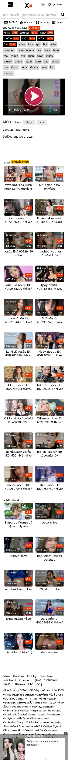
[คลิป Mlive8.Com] (28, 4)
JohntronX (9, 680)
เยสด (44, 67)
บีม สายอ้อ (11, 699)
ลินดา (38, 61)
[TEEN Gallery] (43, 4)
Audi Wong (39, 699)
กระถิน (18, 730)
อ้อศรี (8, 715)
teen (56, 50)
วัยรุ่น (28, 38)
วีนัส (31, 703)
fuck (30, 44)
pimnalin (10, 703)
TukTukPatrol (34, 723)
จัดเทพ (18, 61)
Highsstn (54, 715)
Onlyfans (18, 676)
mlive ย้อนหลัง (26, 50)
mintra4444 (12, 711)
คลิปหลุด (28, 33)
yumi (58, 726)
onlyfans (10, 719)
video (14, 56)
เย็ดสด (14, 67)
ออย (33, 715)
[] (62, 15)
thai (6, 56)
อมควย (55, 61)
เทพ (6, 67)
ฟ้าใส (40, 730)
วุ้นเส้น (57, 711)
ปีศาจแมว (50, 703)
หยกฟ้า (24, 699)
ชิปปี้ (16, 715)
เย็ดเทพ (34, 67)
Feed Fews (46, 676)
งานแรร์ (8, 61)
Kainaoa (19, 695)
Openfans (25, 680)
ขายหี (31, 56)
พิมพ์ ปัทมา (18, 726)
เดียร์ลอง (23, 719)
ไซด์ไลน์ (13, 22)
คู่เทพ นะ (57, 4)
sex (39, 50)
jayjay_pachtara (44, 707)
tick (39, 703)
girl (38, 44)
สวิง (46, 61)
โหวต (59, 22)
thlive (25, 711)
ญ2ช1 (29, 61)
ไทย (9, 44)
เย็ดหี (24, 67)
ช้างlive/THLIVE (24, 684)
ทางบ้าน (11, 38)
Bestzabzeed (40, 719)
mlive (10, 33)
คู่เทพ (46, 33)
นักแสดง (28, 22)
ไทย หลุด (8, 73)
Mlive (6, 676)
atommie (51, 730)
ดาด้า (48, 711)
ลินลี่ (24, 715)
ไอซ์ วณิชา (57, 695)
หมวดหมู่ (44, 22)
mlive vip (9, 50)
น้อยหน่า (29, 730)
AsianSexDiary (14, 723)
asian (22, 44)
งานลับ (49, 56)
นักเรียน (7, 684)
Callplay (32, 676)
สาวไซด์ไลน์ (50, 680)
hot (45, 44)
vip (23, 56)
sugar (52, 699)
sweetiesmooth (21, 707)
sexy (47, 50)
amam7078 (35, 726)
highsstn (37, 711)
